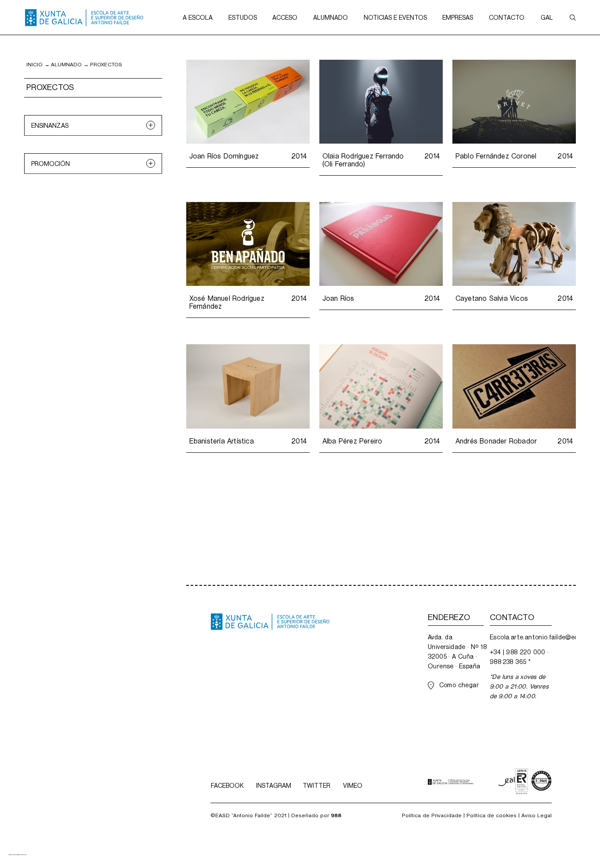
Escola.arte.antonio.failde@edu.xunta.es (521, 637)
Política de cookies (491, 815)
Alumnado (66, 64)
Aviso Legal (536, 815)
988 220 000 (525, 652)
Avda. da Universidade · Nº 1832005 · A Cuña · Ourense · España (457, 652)
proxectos (106, 64)
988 (336, 815)
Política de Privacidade (432, 815)
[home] (84, 17)
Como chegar (459, 685)
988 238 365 (508, 661)
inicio (34, 64)
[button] (198, 17)
